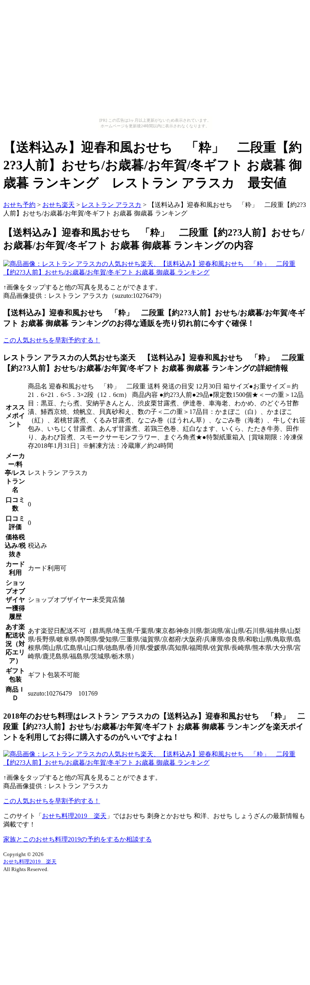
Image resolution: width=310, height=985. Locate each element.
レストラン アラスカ (111, 204)
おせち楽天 (58, 204)
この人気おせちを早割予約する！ (51, 340)
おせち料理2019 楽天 (74, 815)
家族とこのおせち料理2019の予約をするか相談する (77, 839)
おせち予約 (19, 204)
